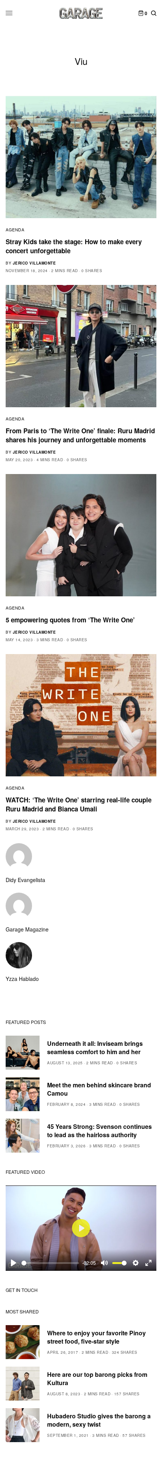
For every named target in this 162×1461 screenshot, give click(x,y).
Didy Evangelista (25, 879)
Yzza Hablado (22, 978)
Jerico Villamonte (34, 263)
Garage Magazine (27, 929)
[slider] (50, 1263)
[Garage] (81, 13)
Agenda (15, 229)
